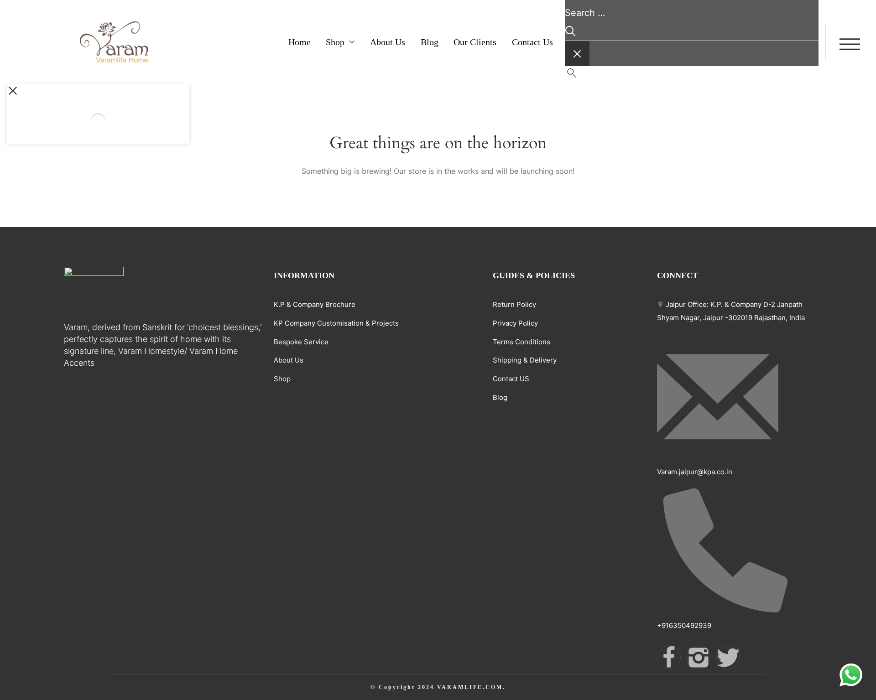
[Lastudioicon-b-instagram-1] (698, 657)
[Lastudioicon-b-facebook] (669, 657)
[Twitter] (728, 657)
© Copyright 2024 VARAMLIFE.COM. (438, 687)
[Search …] (572, 75)
